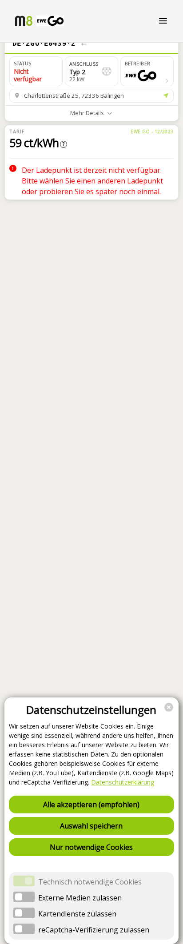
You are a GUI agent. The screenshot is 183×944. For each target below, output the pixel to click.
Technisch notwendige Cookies (90, 882)
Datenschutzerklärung (122, 782)
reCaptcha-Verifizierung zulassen (93, 930)
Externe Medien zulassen (80, 898)
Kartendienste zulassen (77, 914)
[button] (147, 71)
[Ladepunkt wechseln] (83, 43)
